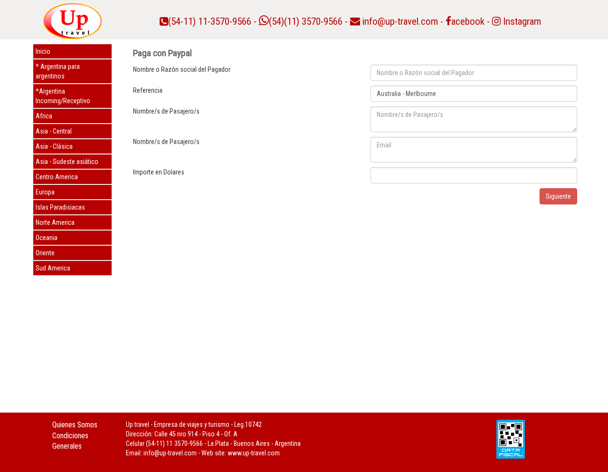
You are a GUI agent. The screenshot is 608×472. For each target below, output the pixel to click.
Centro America (57, 177)
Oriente (45, 253)
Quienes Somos (74, 424)
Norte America (55, 222)
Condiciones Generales (70, 441)
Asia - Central (54, 131)
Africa (44, 116)
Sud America (53, 268)
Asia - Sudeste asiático (67, 161)
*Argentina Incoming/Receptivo (63, 96)
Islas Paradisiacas (60, 207)
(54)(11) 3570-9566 (305, 21)
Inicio (43, 51)
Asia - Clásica (54, 146)
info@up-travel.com (400, 21)
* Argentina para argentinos (58, 71)
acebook (467, 21)
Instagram (521, 21)
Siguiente (558, 196)
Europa (45, 192)
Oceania (46, 237)
